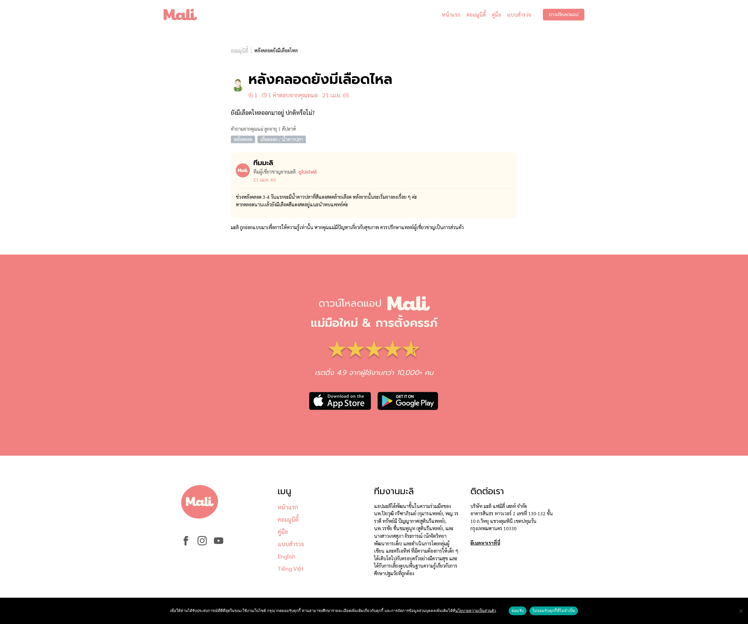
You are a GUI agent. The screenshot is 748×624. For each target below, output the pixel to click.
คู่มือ (496, 14)
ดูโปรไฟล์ (307, 172)
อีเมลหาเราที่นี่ (485, 543)
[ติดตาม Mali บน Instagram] (202, 543)
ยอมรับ (518, 610)
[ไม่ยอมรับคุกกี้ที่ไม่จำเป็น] (741, 611)
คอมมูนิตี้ (476, 14)
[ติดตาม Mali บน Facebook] (186, 543)
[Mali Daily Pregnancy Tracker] (185, 14)
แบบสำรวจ (519, 14)
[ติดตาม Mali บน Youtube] (218, 543)
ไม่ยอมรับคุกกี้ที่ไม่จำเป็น (553, 610)
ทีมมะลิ (263, 163)
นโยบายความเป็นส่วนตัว (475, 610)
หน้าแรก (451, 14)
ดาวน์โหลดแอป (564, 14)
